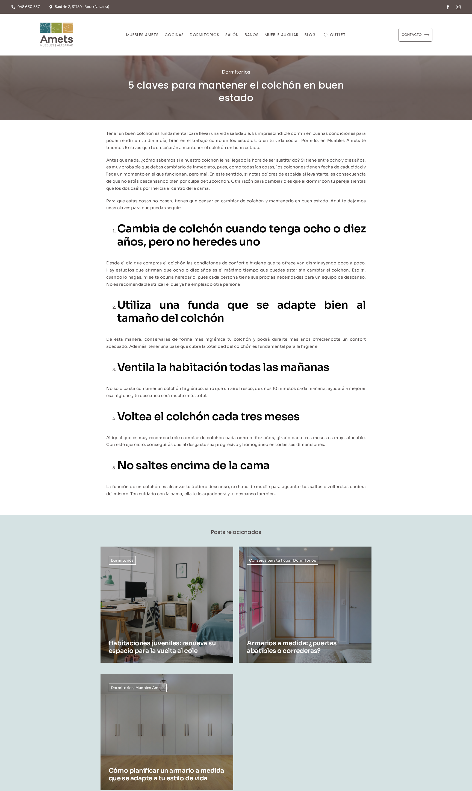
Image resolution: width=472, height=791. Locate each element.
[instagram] (458, 7)
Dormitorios (236, 72)
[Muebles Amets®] (56, 21)
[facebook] (448, 7)
